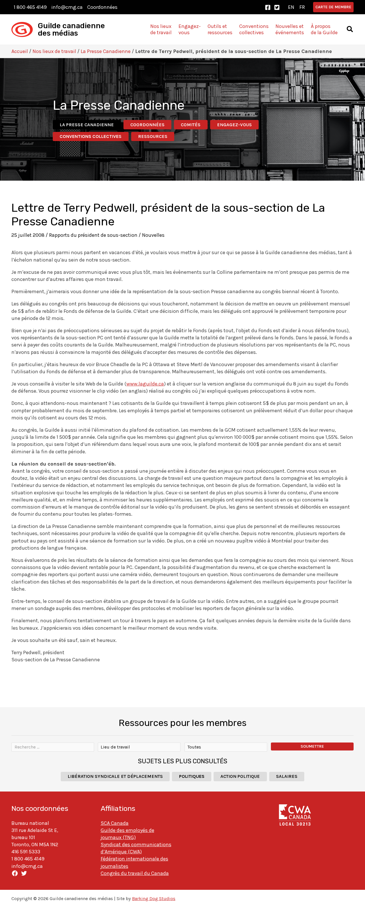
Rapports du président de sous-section (93, 235)
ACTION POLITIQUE (240, 776)
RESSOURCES (152, 136)
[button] (333, 7)
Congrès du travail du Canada (135, 873)
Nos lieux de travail (54, 51)
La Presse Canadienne (106, 51)
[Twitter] (277, 7)
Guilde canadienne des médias (71, 29)
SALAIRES (286, 776)
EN (291, 7)
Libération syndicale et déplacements (115, 776)
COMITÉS (190, 124)
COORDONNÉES (147, 124)
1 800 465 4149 (30, 7)
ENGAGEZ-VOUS (234, 124)
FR (302, 7)
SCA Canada (115, 823)
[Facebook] (268, 7)
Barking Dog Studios (153, 898)
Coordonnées (102, 7)
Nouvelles (153, 235)
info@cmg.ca (67, 7)
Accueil (19, 51)
